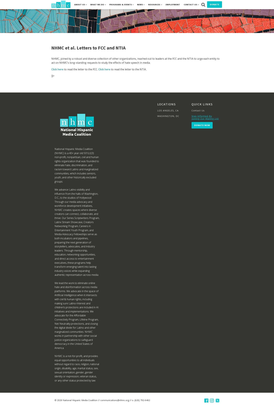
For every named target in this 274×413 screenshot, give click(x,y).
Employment (173, 4)
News (140, 4)
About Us (79, 4)
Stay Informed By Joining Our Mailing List (205, 117)
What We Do (97, 4)
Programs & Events (120, 4)
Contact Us (190, 4)
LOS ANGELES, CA (168, 110)
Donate (214, 4)
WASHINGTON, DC (168, 116)
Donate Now (202, 125)
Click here (57, 69)
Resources (154, 4)
